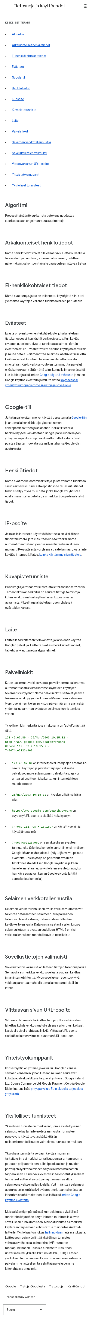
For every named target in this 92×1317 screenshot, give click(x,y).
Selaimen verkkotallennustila (31, 142)
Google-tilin (79, 417)
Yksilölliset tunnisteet (26, 185)
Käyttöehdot (76, 1286)
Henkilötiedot (21, 88)
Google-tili (18, 77)
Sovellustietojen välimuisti (29, 153)
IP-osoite (18, 99)
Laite (15, 120)
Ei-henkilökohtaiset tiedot (29, 56)
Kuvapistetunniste (24, 110)
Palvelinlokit (20, 131)
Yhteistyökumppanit (25, 174)
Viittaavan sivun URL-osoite (30, 164)
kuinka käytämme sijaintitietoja (60, 554)
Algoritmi (18, 34)
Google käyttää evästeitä (56, 375)
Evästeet (18, 66)
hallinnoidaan (54, 1232)
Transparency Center (20, 1297)
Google (10, 1286)
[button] (7, 6)
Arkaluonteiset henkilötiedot (31, 45)
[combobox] (24, 1309)
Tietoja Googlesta (32, 1286)
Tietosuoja (56, 1286)
